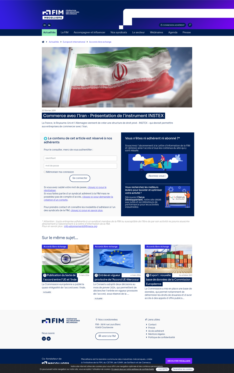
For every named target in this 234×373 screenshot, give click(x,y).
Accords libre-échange (54, 247)
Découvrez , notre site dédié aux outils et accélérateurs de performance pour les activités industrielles (143, 197)
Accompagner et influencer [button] (89, 32)
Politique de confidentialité (161, 337)
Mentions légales (156, 334)
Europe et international (74, 42)
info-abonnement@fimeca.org (80, 226)
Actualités (49, 32)
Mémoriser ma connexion (60, 172)
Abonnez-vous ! (156, 176)
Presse (187, 32)
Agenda (172, 32)
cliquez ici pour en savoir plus (87, 210)
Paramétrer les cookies (182, 369)
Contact (152, 325)
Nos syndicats (119, 32)
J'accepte (162, 369)
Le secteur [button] (138, 32)
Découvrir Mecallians (179, 361)
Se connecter (79, 178)
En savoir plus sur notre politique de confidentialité (132, 369)
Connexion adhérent (173, 25)
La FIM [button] (64, 32)
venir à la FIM (108, 336)
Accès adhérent (156, 331)
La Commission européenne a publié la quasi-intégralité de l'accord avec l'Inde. (65, 281)
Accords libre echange (100, 42)
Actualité (47, 292)
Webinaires (156, 32)
